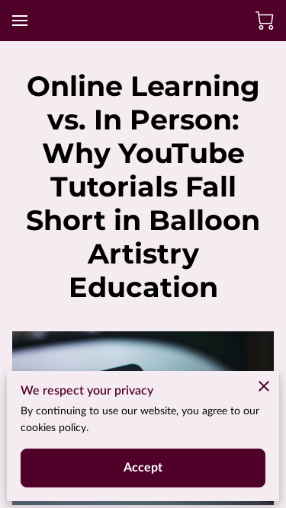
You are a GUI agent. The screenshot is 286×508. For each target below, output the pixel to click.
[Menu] (19, 20)
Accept (143, 468)
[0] (264, 20)
